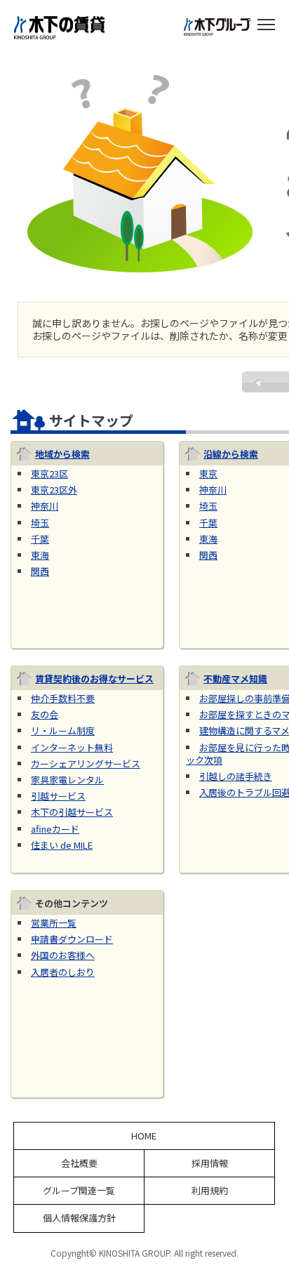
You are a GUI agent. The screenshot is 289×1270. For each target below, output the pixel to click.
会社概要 (79, 1163)
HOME (143, 1136)
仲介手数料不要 (63, 698)
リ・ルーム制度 (63, 730)
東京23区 (49, 473)
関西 (40, 571)
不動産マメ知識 (235, 678)
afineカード (55, 828)
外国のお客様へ (63, 955)
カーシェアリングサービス (85, 763)
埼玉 (40, 522)
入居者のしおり (63, 972)
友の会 (44, 714)
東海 (40, 555)
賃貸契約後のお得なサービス (94, 678)
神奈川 (44, 505)
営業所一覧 (53, 923)
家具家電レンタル (67, 779)
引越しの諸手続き (235, 776)
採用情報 (209, 1163)
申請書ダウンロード (72, 939)
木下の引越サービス (72, 812)
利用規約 (209, 1190)
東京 (208, 473)
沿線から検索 (230, 454)
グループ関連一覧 (79, 1190)
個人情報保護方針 (79, 1218)
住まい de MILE (62, 845)
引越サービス (58, 795)
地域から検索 (62, 454)
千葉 (40, 538)
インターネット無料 (72, 747)
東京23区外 (54, 489)
